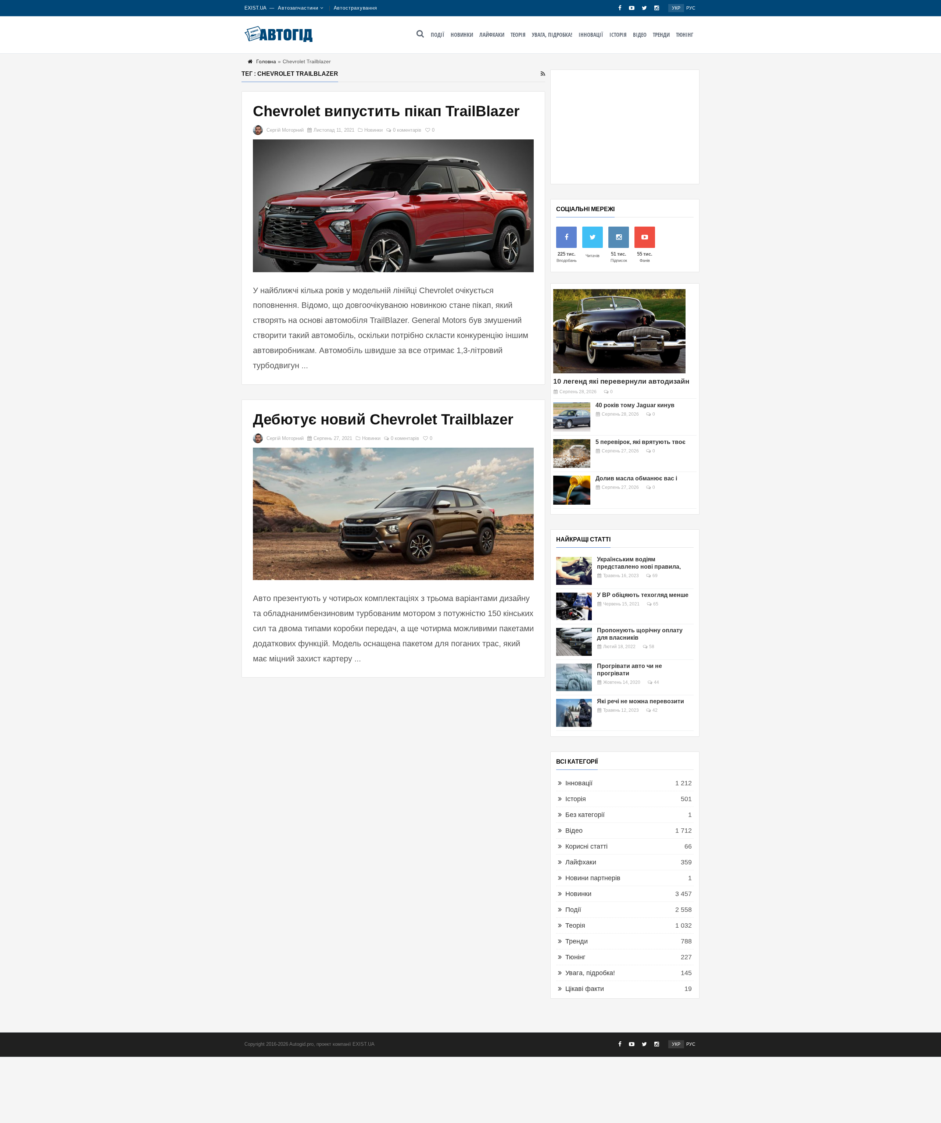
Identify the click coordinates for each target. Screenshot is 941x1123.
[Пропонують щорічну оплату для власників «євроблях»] (574, 642)
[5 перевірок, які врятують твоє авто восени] (571, 453)
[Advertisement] (625, 126)
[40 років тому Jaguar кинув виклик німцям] (571, 416)
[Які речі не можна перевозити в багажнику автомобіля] (574, 713)
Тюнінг (684, 34)
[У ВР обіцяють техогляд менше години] (574, 607)
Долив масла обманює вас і (636, 478)
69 (655, 575)
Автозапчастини (298, 8)
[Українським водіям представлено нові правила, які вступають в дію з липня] (574, 571)
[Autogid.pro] (278, 34)
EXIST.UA (255, 8)
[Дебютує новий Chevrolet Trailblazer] (393, 514)
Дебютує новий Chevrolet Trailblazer (383, 419)
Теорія (518, 34)
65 (655, 604)
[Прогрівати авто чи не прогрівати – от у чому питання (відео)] (574, 678)
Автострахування (356, 8)
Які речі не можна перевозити (640, 701)
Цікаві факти (584, 988)
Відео (640, 34)
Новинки (462, 34)
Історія (618, 34)
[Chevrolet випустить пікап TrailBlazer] (393, 205)
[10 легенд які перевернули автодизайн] (619, 331)
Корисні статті (586, 846)
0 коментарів (407, 130)
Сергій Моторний (285, 130)
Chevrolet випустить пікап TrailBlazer (386, 111)
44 (656, 682)
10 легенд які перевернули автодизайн (621, 381)
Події (437, 34)
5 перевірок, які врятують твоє (640, 442)
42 (655, 710)
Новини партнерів (592, 878)
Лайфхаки (491, 34)
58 (651, 646)
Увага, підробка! (552, 34)
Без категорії (585, 814)
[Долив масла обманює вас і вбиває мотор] (571, 490)
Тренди (661, 34)
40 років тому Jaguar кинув (635, 405)
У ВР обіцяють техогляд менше (642, 595)
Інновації (591, 34)
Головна (266, 61)
